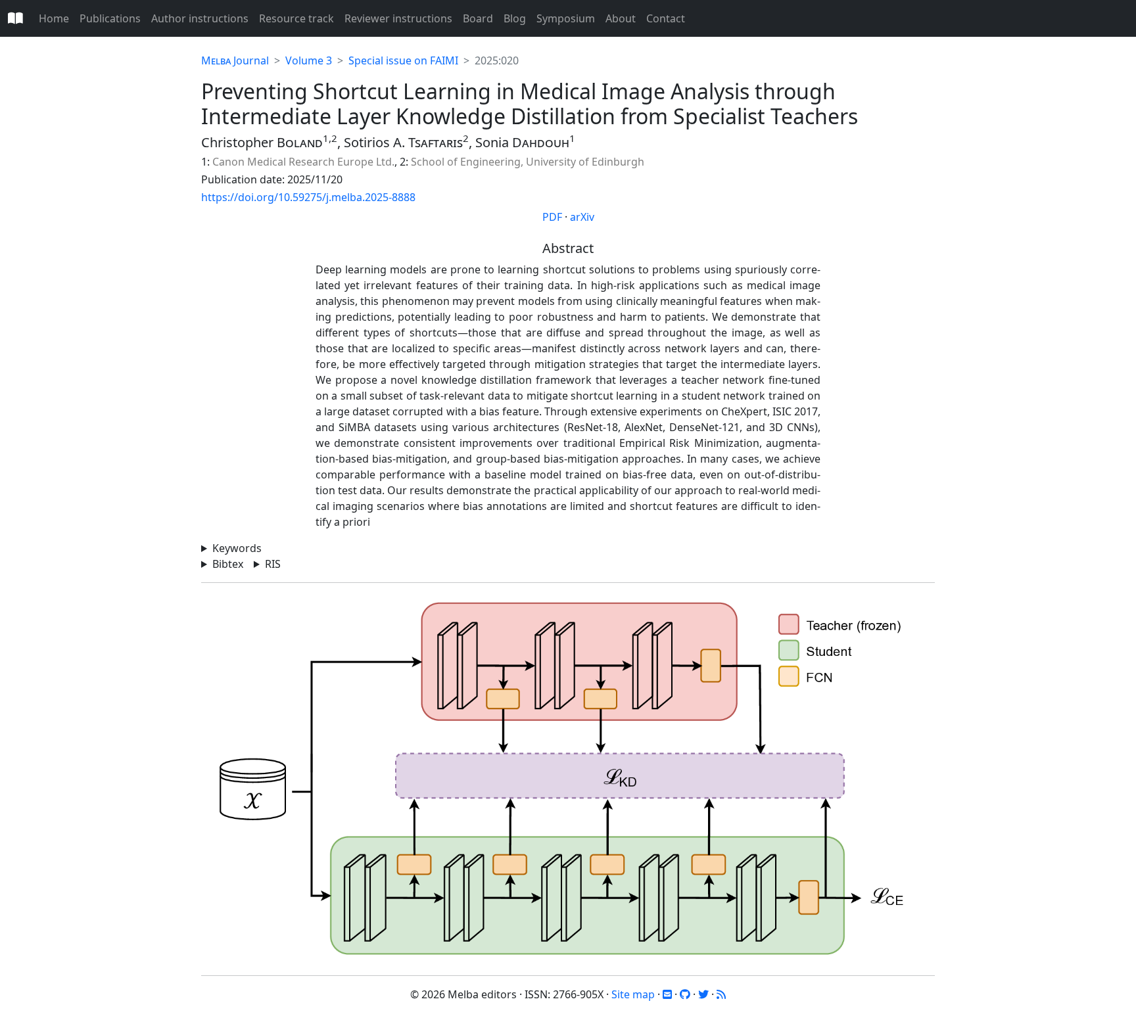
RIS (273, 564)
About (620, 18)
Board (478, 18)
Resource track (296, 18)
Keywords (237, 548)
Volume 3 (308, 60)
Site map (633, 994)
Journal (235, 60)
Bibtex (227, 564)
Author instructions (199, 18)
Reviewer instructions (398, 18)
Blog (515, 18)
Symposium (565, 18)
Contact (665, 18)
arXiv (582, 217)
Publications (110, 18)
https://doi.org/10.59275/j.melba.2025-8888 (308, 197)
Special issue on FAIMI (403, 60)
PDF (552, 217)
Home (54, 18)
